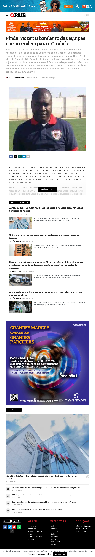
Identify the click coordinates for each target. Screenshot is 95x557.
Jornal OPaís (18, 78)
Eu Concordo (60, 554)
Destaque (52, 78)
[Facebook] (5, 527)
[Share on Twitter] (15, 156)
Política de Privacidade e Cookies (39, 554)
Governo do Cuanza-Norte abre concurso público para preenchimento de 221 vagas (44, 502)
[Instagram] (12, 531)
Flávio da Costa (16, 271)
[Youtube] (14, 527)
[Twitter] (10, 527)
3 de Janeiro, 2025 (33, 78)
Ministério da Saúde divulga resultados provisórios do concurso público (40, 509)
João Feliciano (16, 241)
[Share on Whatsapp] (20, 156)
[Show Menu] (7, 15)
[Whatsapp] (19, 527)
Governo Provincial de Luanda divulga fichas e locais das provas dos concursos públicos (46, 488)
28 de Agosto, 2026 (27, 214)
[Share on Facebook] (11, 156)
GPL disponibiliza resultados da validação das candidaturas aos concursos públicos (44, 495)
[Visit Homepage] (18, 15)
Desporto (45, 78)
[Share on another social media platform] (28, 156)
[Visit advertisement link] (47, 28)
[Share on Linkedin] (24, 156)
